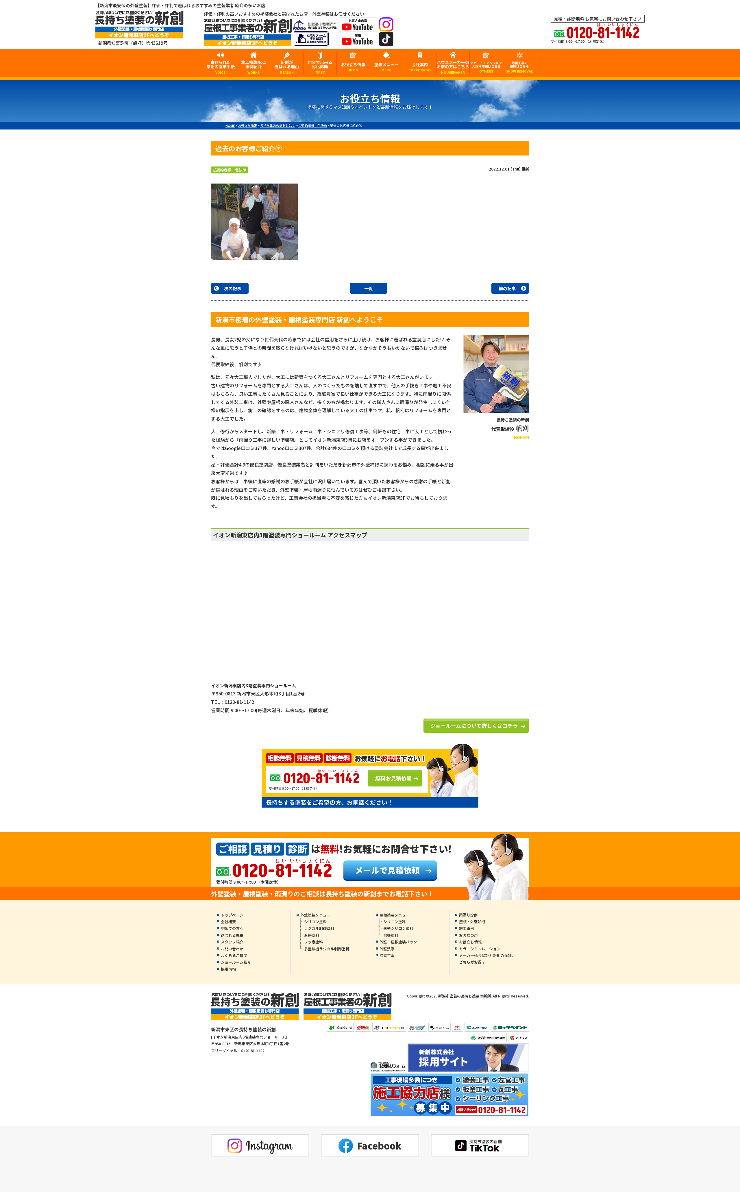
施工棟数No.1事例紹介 (253, 66)
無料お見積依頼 (393, 778)
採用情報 (228, 969)
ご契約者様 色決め (229, 170)
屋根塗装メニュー (395, 915)
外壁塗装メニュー (315, 915)
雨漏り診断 (468, 915)
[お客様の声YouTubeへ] (358, 28)
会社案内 (419, 67)
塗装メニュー (386, 67)
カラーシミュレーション (479, 949)
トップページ (232, 915)
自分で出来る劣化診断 (320, 66)
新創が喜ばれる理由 (287, 66)
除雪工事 (387, 955)
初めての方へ (232, 928)
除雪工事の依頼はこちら (519, 66)
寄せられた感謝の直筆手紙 (220, 66)
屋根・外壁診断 (472, 921)
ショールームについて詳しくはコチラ (474, 725)
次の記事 (232, 288)
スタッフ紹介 (232, 942)
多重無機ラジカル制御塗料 (326, 949)
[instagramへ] (386, 28)
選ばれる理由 (232, 935)
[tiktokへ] (386, 42)
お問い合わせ (232, 949)
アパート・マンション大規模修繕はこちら (486, 66)
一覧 (368, 288)
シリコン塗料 (315, 921)
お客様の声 (468, 935)
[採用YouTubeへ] (358, 42)
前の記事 (507, 288)
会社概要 (228, 921)
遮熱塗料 (311, 935)
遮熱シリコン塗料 (398, 928)
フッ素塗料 (313, 942)
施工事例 (466, 928)
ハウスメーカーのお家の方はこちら (453, 66)
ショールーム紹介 (236, 962)
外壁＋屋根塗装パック (398, 942)
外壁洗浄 (387, 949)
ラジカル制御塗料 (319, 928)
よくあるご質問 (234, 955)
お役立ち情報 (353, 67)
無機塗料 (390, 935)
